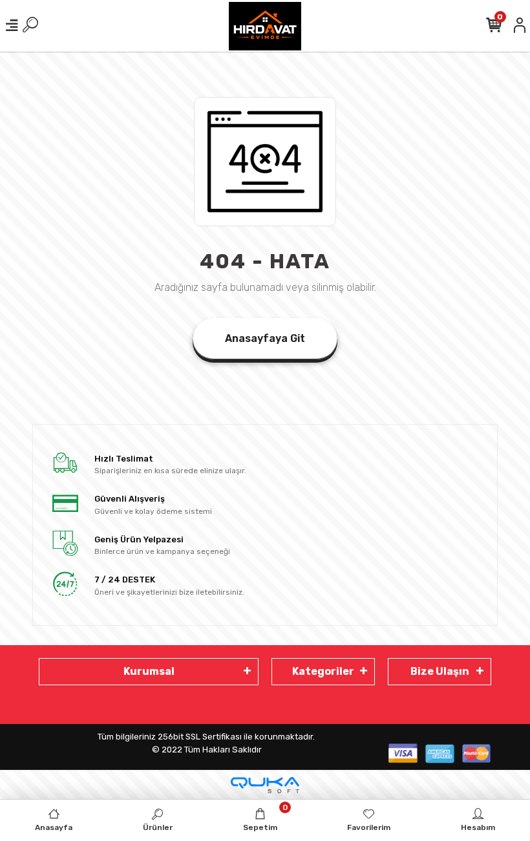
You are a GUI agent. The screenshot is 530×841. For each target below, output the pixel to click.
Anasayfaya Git (265, 338)
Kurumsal (149, 671)
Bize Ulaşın (439, 671)
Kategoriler (323, 671)
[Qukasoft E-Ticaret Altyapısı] (265, 785)
